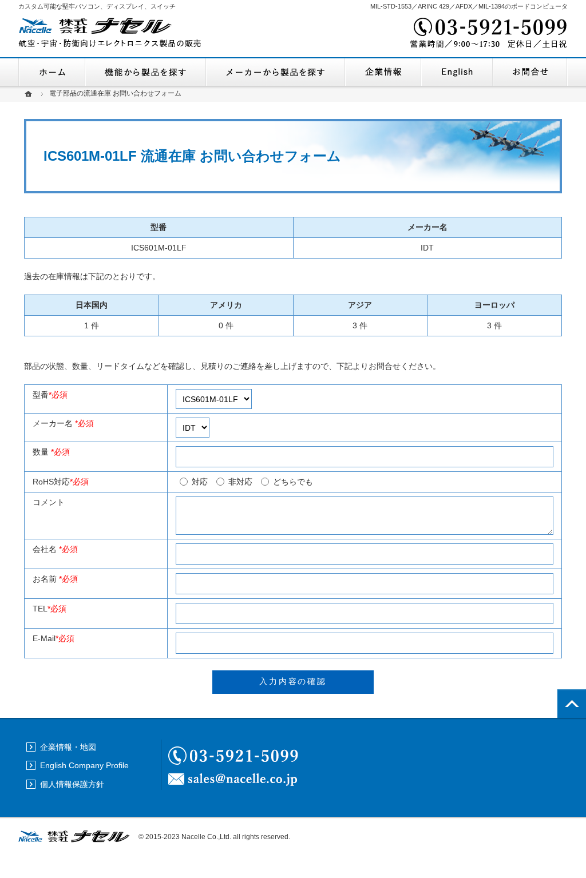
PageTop (571, 703)
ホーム (51, 72)
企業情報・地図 (383, 72)
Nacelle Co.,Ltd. (206, 837)
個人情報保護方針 (72, 784)
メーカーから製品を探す (275, 72)
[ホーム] (29, 93)
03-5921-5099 (487, 34)
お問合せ (530, 72)
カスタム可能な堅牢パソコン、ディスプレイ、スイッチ (97, 6)
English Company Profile (457, 72)
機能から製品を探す (145, 72)
